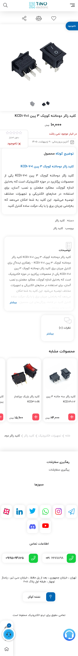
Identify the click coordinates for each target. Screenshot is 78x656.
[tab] (39, 274)
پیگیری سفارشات (59, 470)
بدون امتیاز (14, 137)
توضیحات (65, 250)
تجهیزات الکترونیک (49, 436)
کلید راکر (60, 220)
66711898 (54, 558)
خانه (67, 436)
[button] (71, 416)
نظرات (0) (65, 328)
